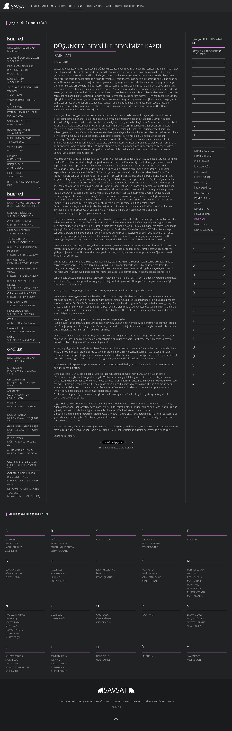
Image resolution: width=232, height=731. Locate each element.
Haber (108, 6)
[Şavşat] (116, 691)
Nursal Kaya (12, 633)
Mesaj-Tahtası (58, 6)
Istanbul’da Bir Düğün (22, 112)
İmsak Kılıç (200, 182)
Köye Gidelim (15, 78)
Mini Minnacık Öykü (20, 138)
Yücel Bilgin (194, 659)
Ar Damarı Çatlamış (20, 450)
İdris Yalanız (201, 161)
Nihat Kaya (11, 625)
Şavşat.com (12, 659)
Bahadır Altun (59, 543)
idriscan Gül (202, 166)
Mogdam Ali (15, 367)
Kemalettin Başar (151, 577)
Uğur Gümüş (103, 659)
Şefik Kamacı (12, 663)
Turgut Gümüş (59, 671)
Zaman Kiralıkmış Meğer (23, 57)
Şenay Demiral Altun (17, 667)
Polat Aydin (148, 614)
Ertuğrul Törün (151, 543)
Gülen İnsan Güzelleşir (23, 426)
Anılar (11, 322)
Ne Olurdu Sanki (18, 310)
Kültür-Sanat (76, 6)
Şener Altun (12, 671)
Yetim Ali (13, 403)
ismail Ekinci (201, 208)
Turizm (118, 6)
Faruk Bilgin (194, 539)
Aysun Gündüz (13, 547)
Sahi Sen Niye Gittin (19, 121)
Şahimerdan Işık (14, 656)
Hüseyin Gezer (16, 465)
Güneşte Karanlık (19, 230)
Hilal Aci (55, 577)
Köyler (35, 6)
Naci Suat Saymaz (15, 614)
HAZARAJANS (116, 707)
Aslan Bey (13, 391)
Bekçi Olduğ (15, 164)
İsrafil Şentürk (203, 229)
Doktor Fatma (16, 414)
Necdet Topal (13, 622)
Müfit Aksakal (16, 406)
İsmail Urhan (202, 214)
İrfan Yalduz (202, 192)
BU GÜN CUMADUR (18, 259)
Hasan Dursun (59, 573)
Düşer (11, 336)
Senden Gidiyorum (19, 212)
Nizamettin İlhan (18, 496)
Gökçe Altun (12, 569)
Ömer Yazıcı (102, 614)
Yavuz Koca (193, 656)
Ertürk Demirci (150, 547)
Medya (140, 6)
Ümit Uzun (147, 656)
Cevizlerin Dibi (16, 379)
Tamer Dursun (59, 656)
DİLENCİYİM (14, 173)
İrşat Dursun (202, 198)
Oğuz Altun (57, 614)
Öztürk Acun (15, 394)
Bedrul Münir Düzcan (63, 547)
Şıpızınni (12, 155)
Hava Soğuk (15, 328)
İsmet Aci (62, 55)
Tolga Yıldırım (59, 663)
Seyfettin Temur (196, 622)
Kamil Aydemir (149, 573)
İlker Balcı (200, 171)
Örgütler (129, 6)
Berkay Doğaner (60, 550)
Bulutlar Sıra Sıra (19, 129)
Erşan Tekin (148, 539)
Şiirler (11, 216)
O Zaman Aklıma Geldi (21, 293)
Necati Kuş (11, 618)
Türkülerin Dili (17, 238)
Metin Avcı (193, 573)
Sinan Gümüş (194, 625)
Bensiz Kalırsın (17, 302)
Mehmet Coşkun (196, 569)
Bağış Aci (55, 539)
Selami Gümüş (195, 614)
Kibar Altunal (16, 371)
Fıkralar (12, 263)
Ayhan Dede (11, 543)
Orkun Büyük (58, 618)
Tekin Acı (55, 659)
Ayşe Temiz (11, 550)
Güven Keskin (12, 577)
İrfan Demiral (202, 187)
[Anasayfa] (14, 5)
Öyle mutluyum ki (19, 221)
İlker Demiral (202, 177)
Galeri (45, 6)
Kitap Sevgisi (15, 438)
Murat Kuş (193, 584)
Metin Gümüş (194, 577)
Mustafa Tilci (194, 588)
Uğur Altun (103, 656)
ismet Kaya (200, 224)
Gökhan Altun (13, 573)
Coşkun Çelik (103, 539)
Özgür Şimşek (103, 618)
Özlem (11, 319)
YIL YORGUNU (15, 147)
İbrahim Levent (203, 156)
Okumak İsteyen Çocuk (22, 461)
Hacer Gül (56, 569)
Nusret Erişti (12, 637)
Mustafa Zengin (196, 592)
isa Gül (198, 203)
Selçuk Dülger (195, 618)
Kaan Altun (148, 569)
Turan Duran (58, 667)
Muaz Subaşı (194, 580)
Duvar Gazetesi (94, 6)
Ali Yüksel (11, 539)
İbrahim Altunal (204, 150)
